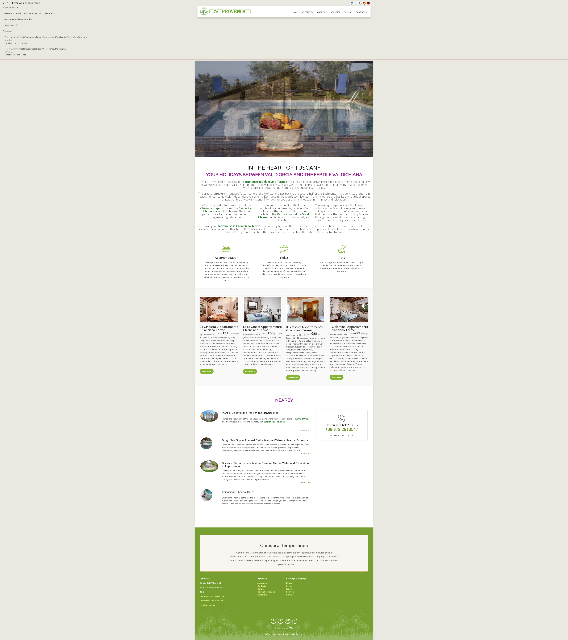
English (289, 583)
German (290, 595)
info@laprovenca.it (208, 605)
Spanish (290, 592)
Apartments (307, 12)
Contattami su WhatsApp (211, 601)
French (289, 589)
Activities (335, 12)
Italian (289, 586)
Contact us (361, 12)
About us (321, 12)
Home (294, 12)
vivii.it (283, 634)
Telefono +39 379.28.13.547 (212, 596)
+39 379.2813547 (341, 429)
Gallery (348, 12)
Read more (206, 371)
